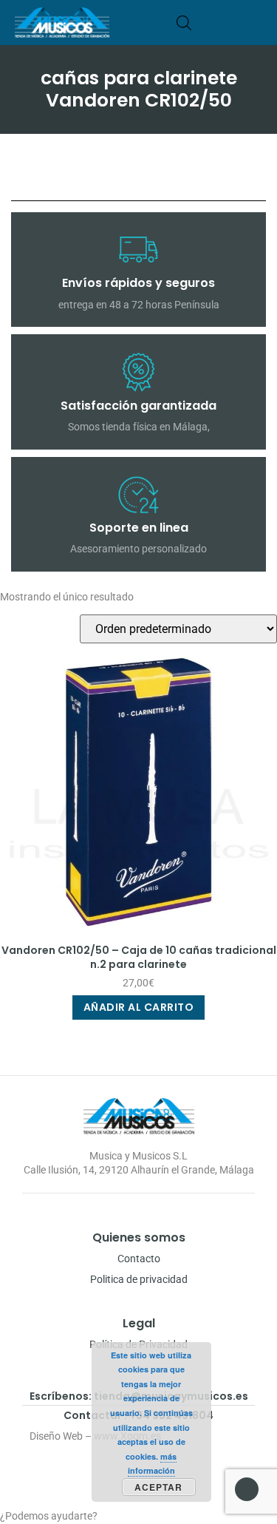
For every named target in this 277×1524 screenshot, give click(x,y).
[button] (257, 22)
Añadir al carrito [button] (138, 1007)
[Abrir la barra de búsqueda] (184, 23)
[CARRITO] (206, 22)
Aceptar (158, 1487)
